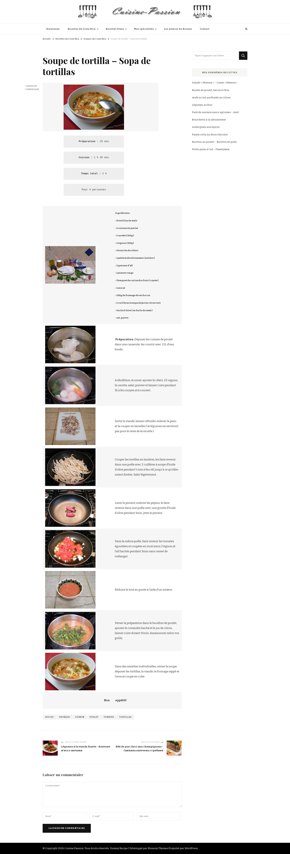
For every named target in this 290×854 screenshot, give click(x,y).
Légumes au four (202, 104)
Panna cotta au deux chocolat (210, 134)
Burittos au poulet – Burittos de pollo (214, 141)
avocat (49, 717)
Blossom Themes (158, 848)
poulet (94, 717)
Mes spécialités (144, 29)
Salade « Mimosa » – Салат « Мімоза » (214, 82)
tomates (109, 717)
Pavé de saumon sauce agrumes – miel (215, 112)
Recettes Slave (115, 29)
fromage (64, 717)
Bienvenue (53, 29)
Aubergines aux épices (206, 127)
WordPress (191, 848)
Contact (204, 29)
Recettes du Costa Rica (82, 29)
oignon (79, 717)
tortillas (125, 717)
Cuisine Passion (73, 848)
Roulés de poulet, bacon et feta (210, 90)
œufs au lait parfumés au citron (211, 97)
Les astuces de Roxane (178, 29)
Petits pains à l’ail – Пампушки (210, 149)
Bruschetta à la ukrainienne (209, 119)
